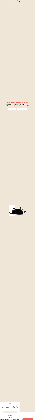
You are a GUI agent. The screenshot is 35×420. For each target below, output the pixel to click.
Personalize (10, 415)
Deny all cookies (9, 413)
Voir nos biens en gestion (21, 109)
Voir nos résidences (11, 109)
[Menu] (33, 1)
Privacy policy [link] (10, 417)
